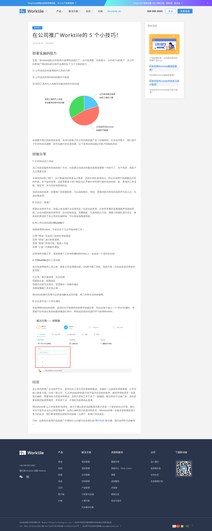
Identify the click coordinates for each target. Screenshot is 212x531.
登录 (170, 11)
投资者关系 (156, 468)
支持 (88, 11)
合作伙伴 (155, 475)
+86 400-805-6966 (27, 465)
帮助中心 (115, 468)
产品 (58, 11)
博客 (113, 475)
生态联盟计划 (157, 481)
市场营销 (86, 481)
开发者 (114, 488)
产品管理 (86, 488)
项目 (60, 462)
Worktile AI (114, 11)
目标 (60, 468)
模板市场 (115, 462)
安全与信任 (116, 501)
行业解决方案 (88, 507)
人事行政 (86, 501)
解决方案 (73, 11)
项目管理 (86, 462)
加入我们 (155, 462)
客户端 (61, 494)
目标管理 (86, 468)
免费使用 (185, 11)
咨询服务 (115, 481)
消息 (60, 481)
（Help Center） (126, 468)
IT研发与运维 (88, 494)
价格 (100, 11)
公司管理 (86, 475)
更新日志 (115, 494)
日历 (60, 488)
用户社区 (100, 420)
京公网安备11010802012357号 (49, 526)
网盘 (60, 475)
